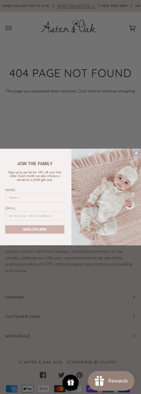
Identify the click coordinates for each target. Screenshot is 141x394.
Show (71, 383)
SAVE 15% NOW (35, 229)
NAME (10, 190)
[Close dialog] (136, 153)
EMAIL (10, 208)
